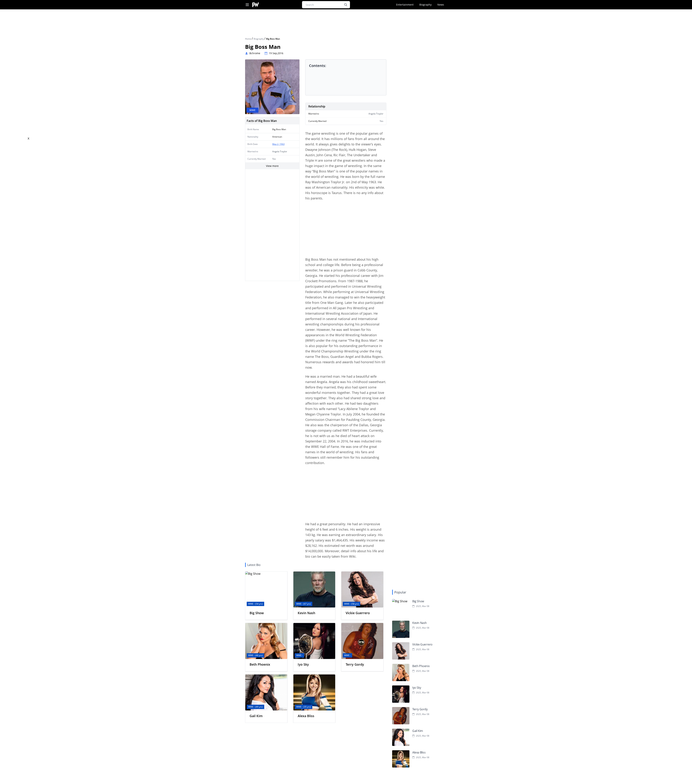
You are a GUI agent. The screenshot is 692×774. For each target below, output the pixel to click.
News (440, 4)
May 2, (276, 144)
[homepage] (255, 5)
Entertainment (405, 4)
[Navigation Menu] (247, 5)
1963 (282, 144)
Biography (425, 4)
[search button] (345, 4)
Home (248, 38)
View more (272, 166)
